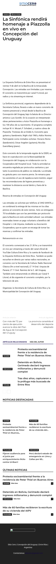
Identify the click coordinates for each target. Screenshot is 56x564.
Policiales (7, 385)
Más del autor (37, 342)
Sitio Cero (14, 483)
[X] (11, 49)
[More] (24, 49)
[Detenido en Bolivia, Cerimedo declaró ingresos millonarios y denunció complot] (9, 365)
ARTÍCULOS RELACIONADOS (15, 342)
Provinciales (34, 420)
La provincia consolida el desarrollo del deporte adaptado (41, 324)
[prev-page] (4, 391)
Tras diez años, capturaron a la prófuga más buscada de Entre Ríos (34, 381)
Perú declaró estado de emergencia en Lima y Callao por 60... (40, 456)
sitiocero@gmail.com (34, 553)
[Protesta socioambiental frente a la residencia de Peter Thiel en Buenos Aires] (9, 352)
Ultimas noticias (16, 14)
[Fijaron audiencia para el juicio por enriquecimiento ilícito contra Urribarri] (15, 442)
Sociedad (6, 356)
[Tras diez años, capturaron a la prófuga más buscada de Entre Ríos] (9, 381)
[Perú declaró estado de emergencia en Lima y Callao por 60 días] (41, 442)
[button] (52, 3)
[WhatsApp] (18, 49)
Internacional (8, 369)
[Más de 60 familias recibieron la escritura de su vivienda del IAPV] (41, 413)
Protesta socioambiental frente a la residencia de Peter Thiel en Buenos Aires (34, 352)
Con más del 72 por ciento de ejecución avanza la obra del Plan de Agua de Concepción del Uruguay (15, 327)
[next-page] (8, 391)
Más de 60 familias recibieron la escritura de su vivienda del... (40, 427)
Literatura (6, 14)
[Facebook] (5, 49)
